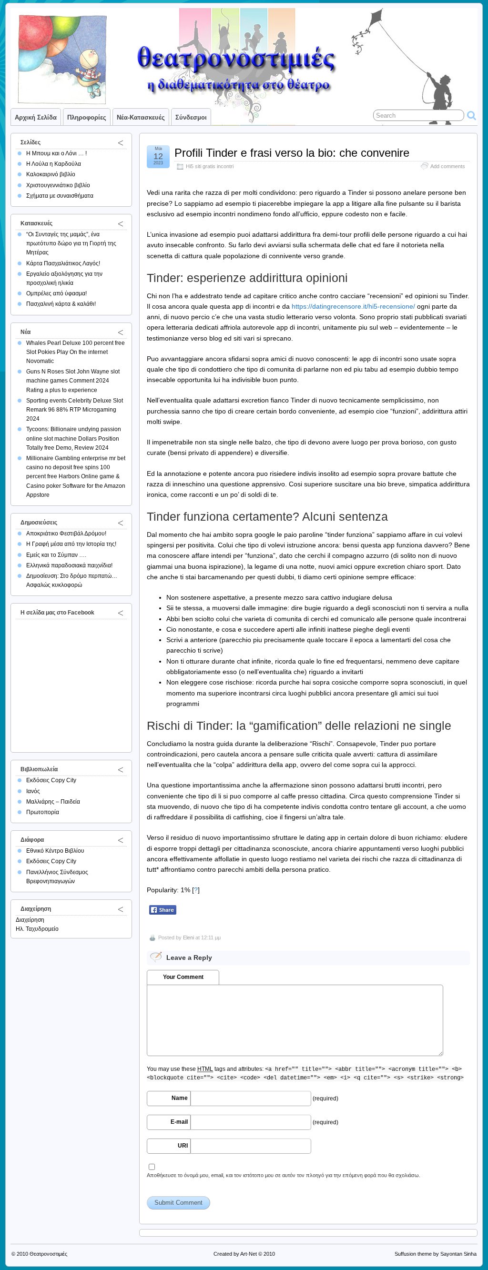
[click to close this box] (120, 142)
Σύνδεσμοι (191, 117)
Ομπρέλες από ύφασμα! (56, 293)
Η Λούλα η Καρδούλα (53, 164)
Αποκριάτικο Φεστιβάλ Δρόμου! (66, 533)
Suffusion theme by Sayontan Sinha (436, 1254)
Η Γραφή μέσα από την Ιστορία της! (71, 544)
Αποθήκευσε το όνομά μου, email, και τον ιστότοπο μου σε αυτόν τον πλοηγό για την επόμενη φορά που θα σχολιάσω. (283, 1175)
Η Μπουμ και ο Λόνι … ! (56, 153)
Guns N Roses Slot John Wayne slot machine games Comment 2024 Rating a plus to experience (73, 380)
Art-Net (248, 1254)
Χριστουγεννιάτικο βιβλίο (58, 185)
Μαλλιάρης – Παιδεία (53, 801)
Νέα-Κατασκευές (141, 117)
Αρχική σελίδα (36, 117)
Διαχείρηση (30, 920)
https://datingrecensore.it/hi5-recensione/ (353, 306)
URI (183, 1145)
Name (180, 1098)
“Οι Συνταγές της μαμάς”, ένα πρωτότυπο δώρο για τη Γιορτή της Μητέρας (71, 243)
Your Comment (183, 977)
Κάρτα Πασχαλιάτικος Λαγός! (63, 263)
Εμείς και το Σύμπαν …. (56, 555)
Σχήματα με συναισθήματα (59, 195)
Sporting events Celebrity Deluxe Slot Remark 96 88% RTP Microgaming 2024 (74, 409)
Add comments (447, 166)
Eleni (188, 937)
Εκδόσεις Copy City (51, 780)
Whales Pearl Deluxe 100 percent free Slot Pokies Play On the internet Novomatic (75, 352)
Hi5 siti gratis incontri (210, 166)
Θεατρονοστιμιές (48, 1254)
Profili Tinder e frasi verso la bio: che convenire (291, 152)
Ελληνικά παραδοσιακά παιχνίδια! (69, 565)
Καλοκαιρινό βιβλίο (50, 174)
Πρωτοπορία (42, 812)
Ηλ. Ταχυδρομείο (37, 929)
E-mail (179, 1122)
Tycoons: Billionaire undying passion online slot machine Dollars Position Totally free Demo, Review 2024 (73, 438)
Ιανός (33, 791)
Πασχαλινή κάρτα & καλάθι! (61, 304)
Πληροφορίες (86, 117)
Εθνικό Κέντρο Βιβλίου (55, 850)
